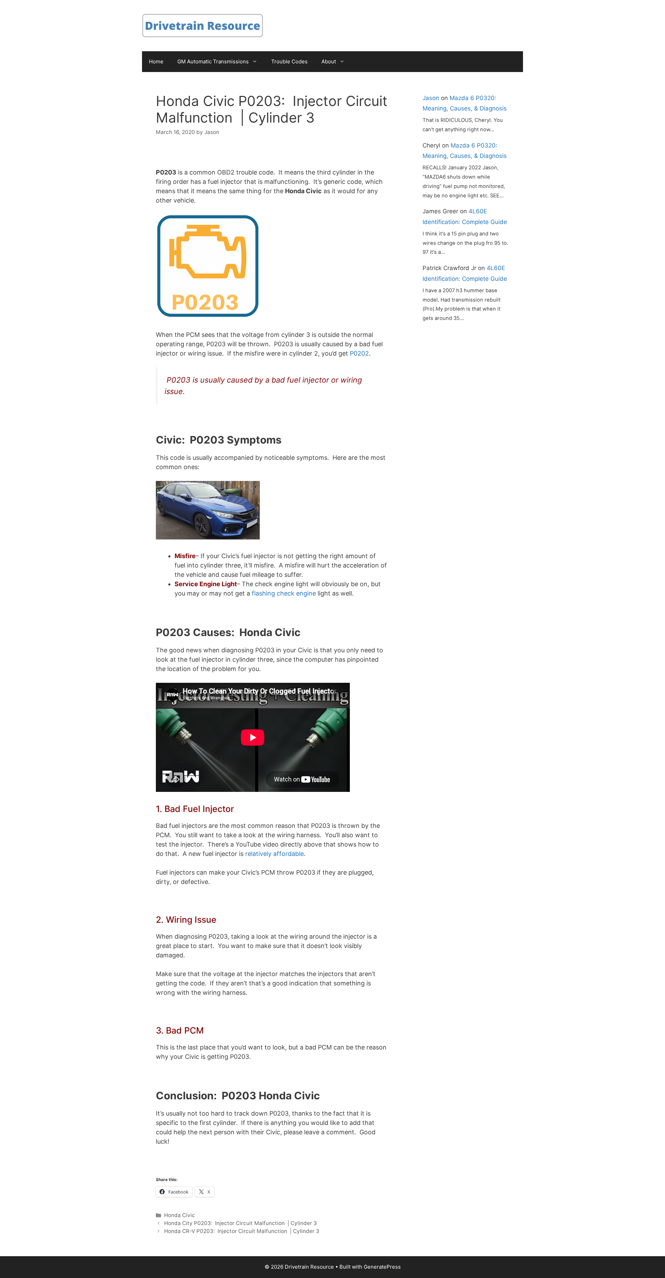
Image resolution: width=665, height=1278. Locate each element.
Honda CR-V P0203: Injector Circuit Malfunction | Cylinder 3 (241, 1231)
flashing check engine (284, 593)
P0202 (359, 353)
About (328, 61)
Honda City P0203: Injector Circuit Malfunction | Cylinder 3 (240, 1223)
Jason (431, 98)
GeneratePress (382, 1266)
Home (156, 61)
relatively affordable (274, 853)
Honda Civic (179, 1215)
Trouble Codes (289, 61)
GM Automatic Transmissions (213, 61)
